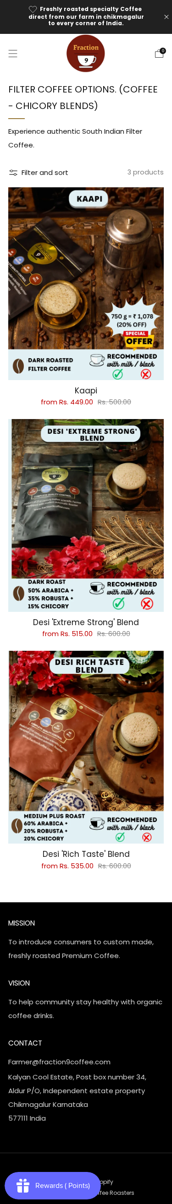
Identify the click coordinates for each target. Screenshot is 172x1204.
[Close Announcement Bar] (166, 17)
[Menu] (12, 53)
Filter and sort (45, 172)
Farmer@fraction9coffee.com (59, 1062)
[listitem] (86, 17)
